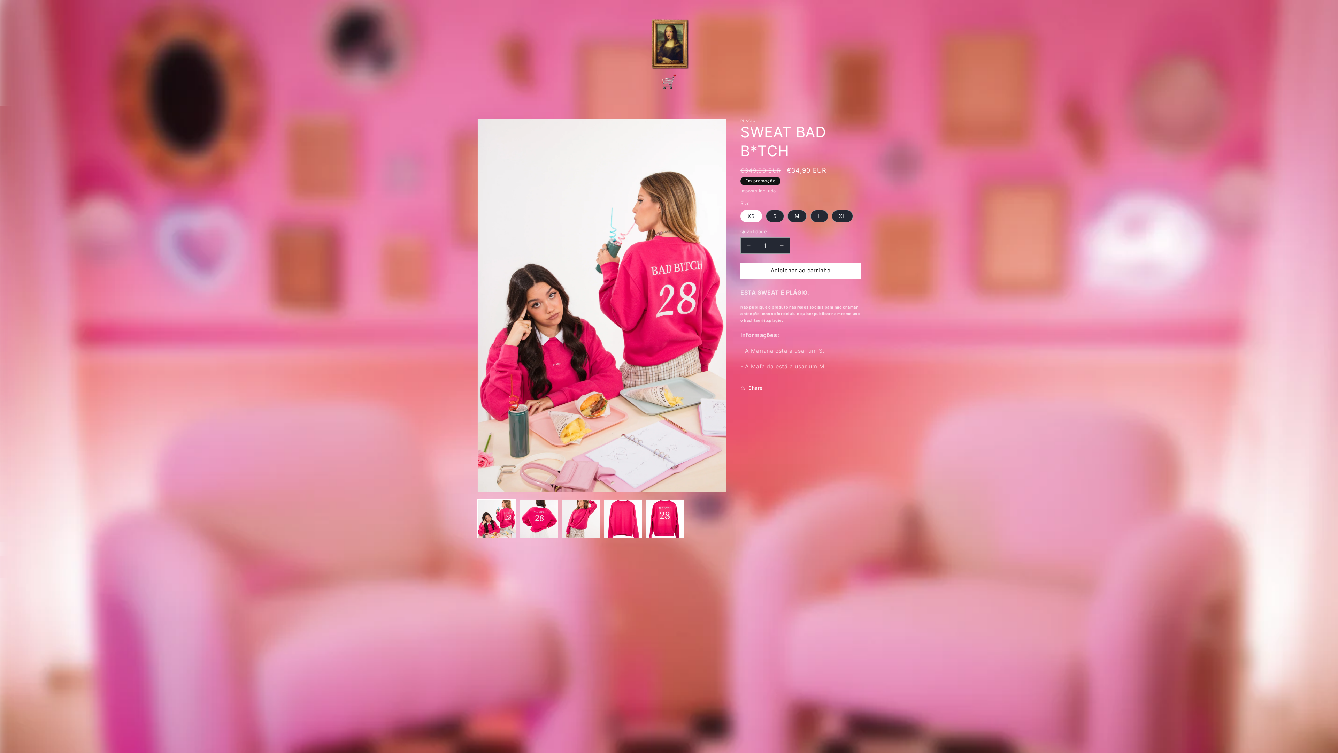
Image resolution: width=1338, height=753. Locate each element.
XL (842, 216)
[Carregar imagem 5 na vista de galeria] (665, 518)
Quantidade (753, 231)
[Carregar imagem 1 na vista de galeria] (496, 518)
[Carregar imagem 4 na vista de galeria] (623, 518)
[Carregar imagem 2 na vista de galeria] (539, 518)
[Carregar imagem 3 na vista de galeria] (581, 518)
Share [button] (755, 388)
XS (751, 216)
